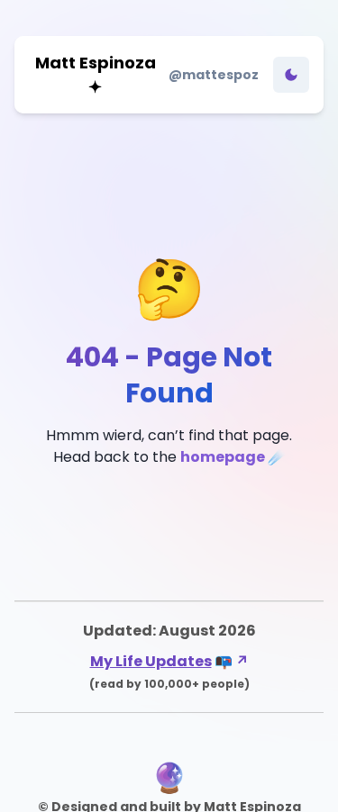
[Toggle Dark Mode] (291, 75)
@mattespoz (214, 75)
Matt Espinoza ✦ (95, 74)
